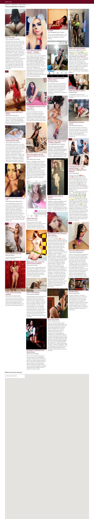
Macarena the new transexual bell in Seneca (57, 234)
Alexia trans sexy (32, 218)
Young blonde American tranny (76, 123)
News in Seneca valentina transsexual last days (14, 139)
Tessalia (50, 30)
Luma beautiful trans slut (13, 253)
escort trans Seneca (33, 292)
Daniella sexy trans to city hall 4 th (15, 198)
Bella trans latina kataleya (77, 48)
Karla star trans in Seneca (77, 91)
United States (14, 4)
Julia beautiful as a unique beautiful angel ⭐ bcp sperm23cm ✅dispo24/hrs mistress (77, 169)
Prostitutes (7, 4)
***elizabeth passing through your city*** (36, 107)
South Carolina (22, 4)
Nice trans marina (53, 319)
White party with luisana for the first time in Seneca (35, 262)
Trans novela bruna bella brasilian (13, 293)
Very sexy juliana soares (76, 250)
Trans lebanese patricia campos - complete (34, 51)
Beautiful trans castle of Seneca (55, 196)
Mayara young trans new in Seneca (14, 113)
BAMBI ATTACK (8, 1)
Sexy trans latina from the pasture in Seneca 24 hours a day (36, 156)
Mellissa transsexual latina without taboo (56, 79)
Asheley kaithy (73, 291)
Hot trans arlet (10, 37)
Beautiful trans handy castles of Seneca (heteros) (57, 141)
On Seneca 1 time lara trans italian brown (35, 351)
